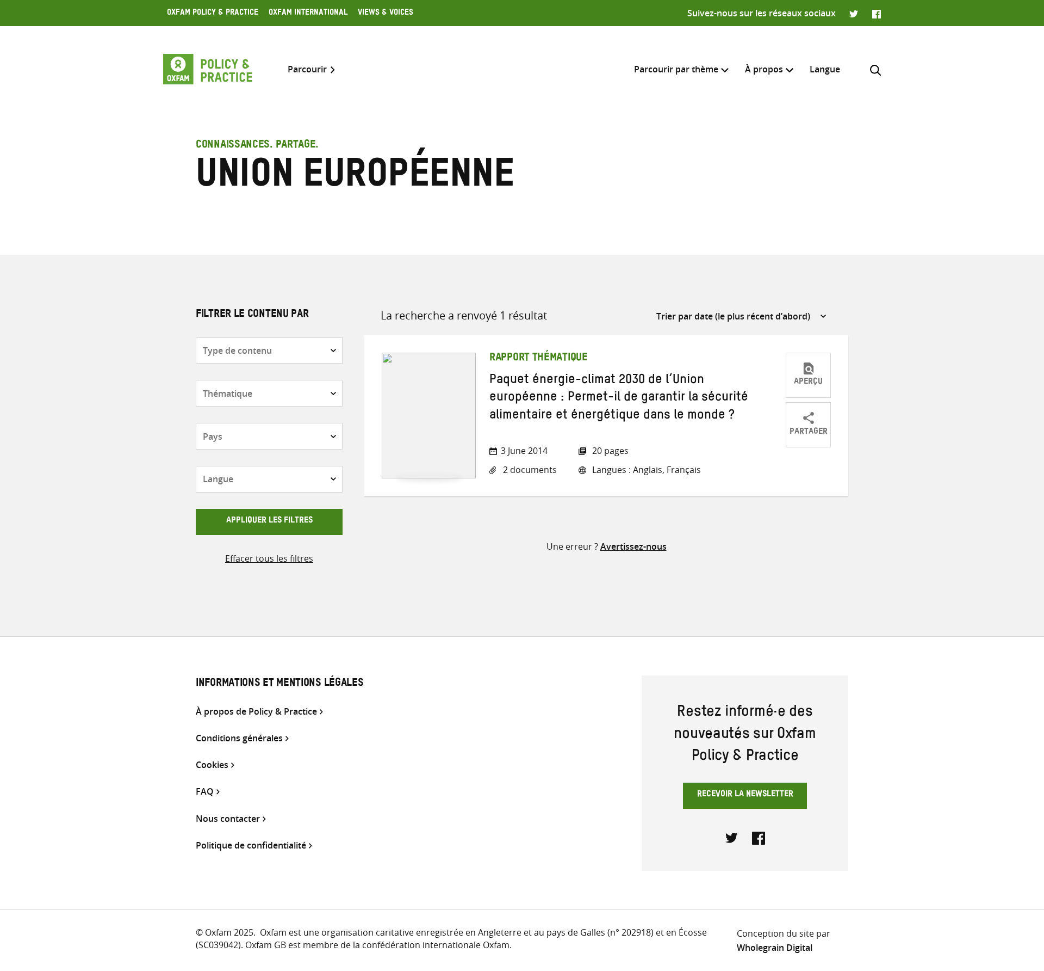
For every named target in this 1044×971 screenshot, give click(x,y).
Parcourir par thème (676, 69)
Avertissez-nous (633, 546)
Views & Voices (385, 13)
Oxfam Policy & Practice (212, 13)
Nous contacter (228, 819)
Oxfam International (308, 13)
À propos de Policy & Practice (256, 711)
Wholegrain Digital (774, 948)
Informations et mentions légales (279, 684)
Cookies (212, 765)
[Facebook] (876, 13)
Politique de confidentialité (251, 845)
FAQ (205, 791)
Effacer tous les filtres (269, 558)
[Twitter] (854, 13)
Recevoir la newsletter (745, 795)
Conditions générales (239, 738)
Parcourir (307, 69)
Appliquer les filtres (269, 521)
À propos (764, 69)
